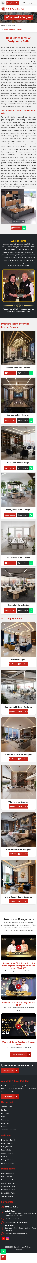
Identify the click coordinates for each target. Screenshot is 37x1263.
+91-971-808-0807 (12, 1219)
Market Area (5, 1123)
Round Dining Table (7, 1180)
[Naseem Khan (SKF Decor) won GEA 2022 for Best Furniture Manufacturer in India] (18, 1026)
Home (3, 25)
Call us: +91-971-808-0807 (16, 1065)
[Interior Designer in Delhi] (18, 639)
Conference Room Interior (18, 415)
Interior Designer (18, 659)
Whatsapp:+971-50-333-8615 (16, 1233)
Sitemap (4, 1127)
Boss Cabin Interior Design (18, 462)
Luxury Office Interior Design (18, 509)
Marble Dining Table (8, 1190)
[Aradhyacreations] (3, 3)
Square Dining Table (8, 1186)
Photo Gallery (5, 1113)
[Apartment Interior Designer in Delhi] (18, 734)
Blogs (3, 1117)
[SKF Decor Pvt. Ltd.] (10, 9)
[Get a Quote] (3, 1257)
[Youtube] (3, 1238)
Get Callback (24, 373)
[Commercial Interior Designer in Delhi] (18, 348)
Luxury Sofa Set (6, 1147)
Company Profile (6, 1107)
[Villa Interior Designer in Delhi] (18, 782)
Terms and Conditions (8, 1130)
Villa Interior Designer (18, 802)
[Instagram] (7, 1238)
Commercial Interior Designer (18, 367)
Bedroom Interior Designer (18, 849)
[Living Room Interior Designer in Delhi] (18, 877)
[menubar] (34, 9)
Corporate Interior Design (18, 605)
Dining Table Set (6, 1176)
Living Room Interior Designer (18, 897)
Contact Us (5, 1120)
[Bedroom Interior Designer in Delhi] (18, 829)
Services (11, 25)
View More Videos (18, 1054)
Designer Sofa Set (7, 1163)
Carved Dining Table (8, 1193)
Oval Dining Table (7, 1196)
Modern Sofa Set (7, 1143)
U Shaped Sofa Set (7, 1160)
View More (8, 1096)
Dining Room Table (7, 1173)
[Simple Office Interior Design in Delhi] (18, 538)
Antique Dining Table (8, 1183)
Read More (12, 664)
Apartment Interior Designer (18, 754)
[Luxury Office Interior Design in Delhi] (18, 490)
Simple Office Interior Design (18, 557)
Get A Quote (11, 373)
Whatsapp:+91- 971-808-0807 (16, 1222)
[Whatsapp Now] (24, 228)
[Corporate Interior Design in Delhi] (18, 585)
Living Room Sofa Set (8, 1140)
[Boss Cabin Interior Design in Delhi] (18, 443)
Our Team (4, 1110)
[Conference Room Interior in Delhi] (18, 395)
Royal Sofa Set (6, 1150)
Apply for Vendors (13, 3)
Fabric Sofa (5, 1156)
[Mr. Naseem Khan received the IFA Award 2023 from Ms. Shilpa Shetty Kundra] (18, 286)
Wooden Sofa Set (7, 1153)
